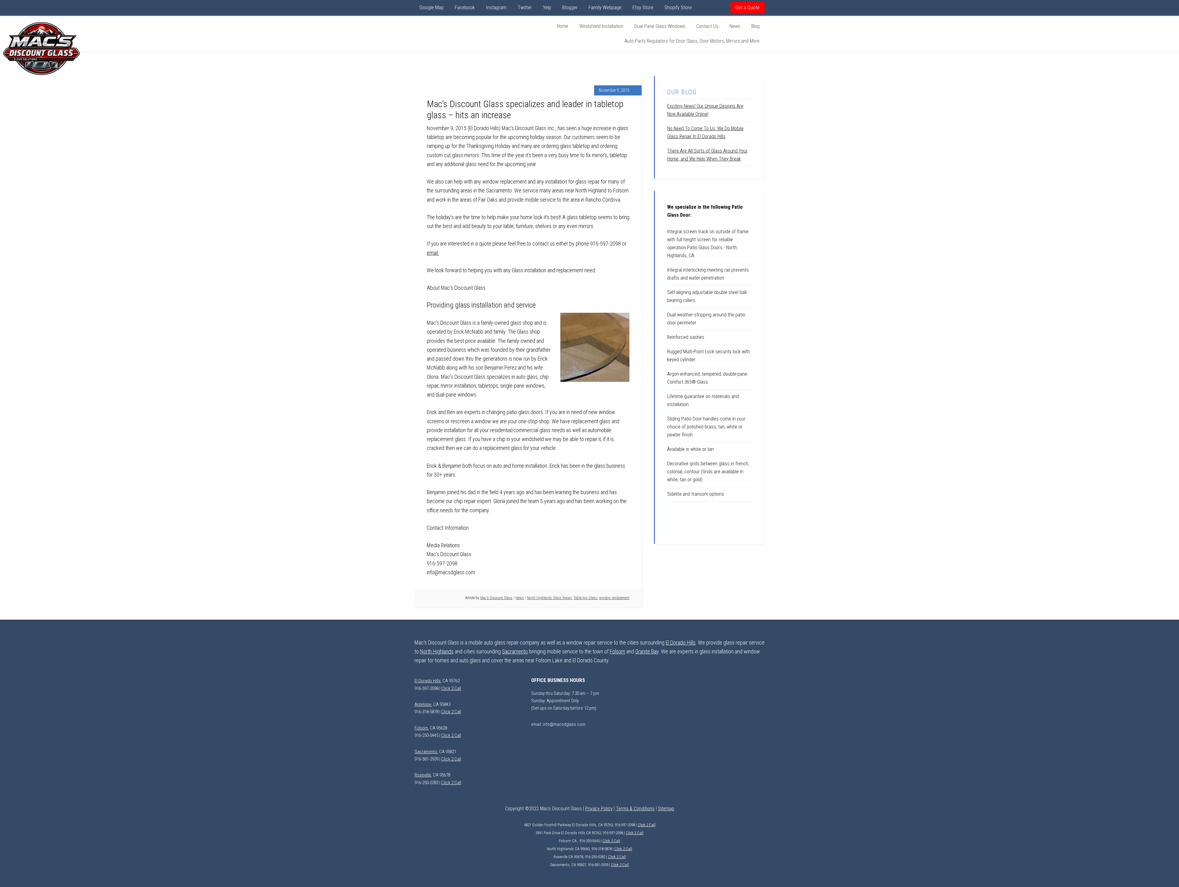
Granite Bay (647, 651)
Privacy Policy (599, 808)
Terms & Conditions (635, 808)
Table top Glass (585, 598)
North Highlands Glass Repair (549, 598)
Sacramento (515, 651)
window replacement (614, 598)
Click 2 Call (451, 688)
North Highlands (436, 651)
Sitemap (666, 808)
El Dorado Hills (680, 642)
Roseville (422, 775)
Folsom (617, 651)
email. (433, 253)
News (520, 598)
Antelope (422, 704)
